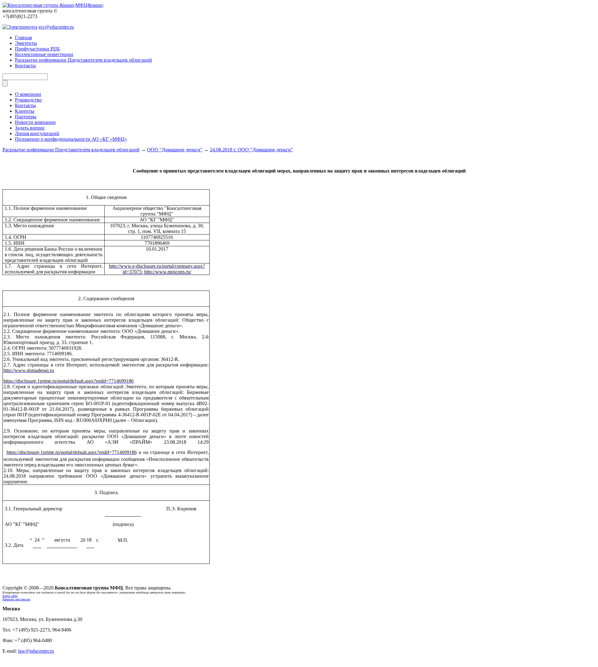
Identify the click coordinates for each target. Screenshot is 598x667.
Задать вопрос (30, 127)
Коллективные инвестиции (44, 54)
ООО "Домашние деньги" (174, 149)
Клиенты (24, 111)
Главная (23, 37)
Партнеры (25, 116)
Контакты (25, 65)
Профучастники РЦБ (37, 48)
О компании (28, 94)
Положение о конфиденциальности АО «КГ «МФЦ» (71, 139)
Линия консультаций (37, 133)
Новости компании (35, 122)
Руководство (28, 99)
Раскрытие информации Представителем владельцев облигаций (83, 60)
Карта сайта (9, 596)
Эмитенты (26, 43)
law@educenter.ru (36, 651)
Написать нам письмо (16, 599)
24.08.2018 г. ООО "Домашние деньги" (251, 149)
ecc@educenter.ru (56, 27)
